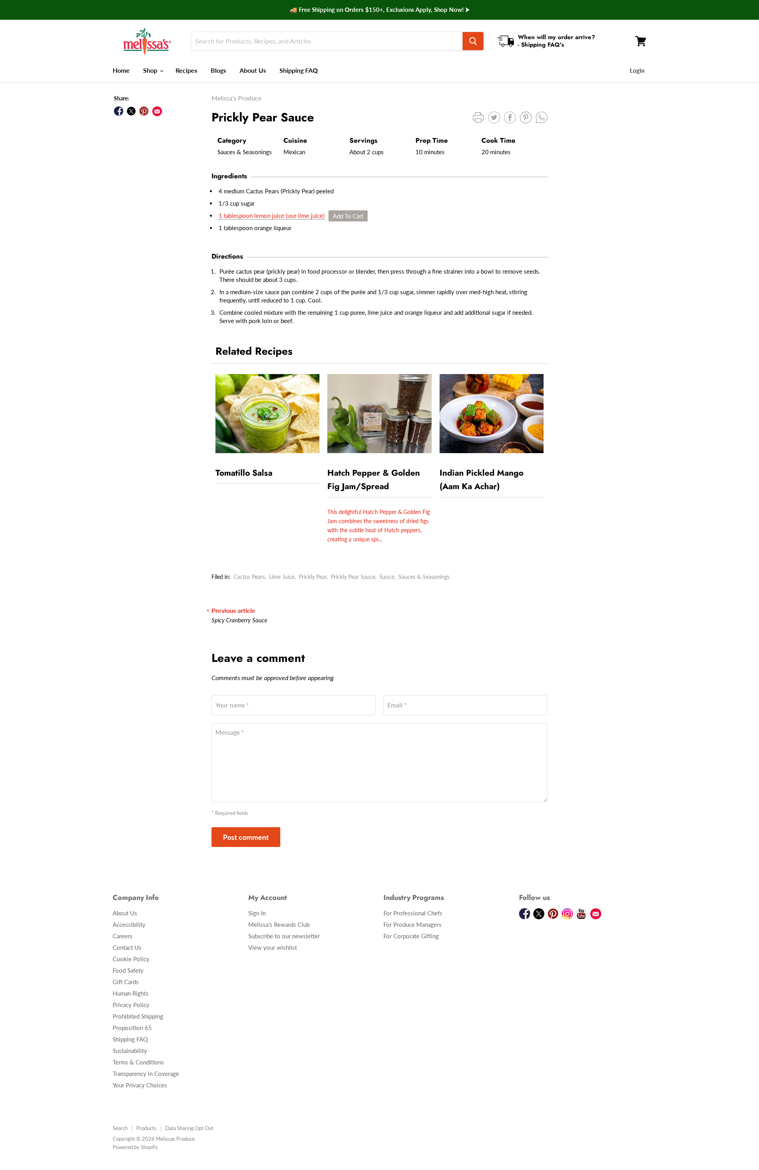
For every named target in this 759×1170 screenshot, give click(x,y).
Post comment (246, 837)
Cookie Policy (131, 958)
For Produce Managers (412, 924)
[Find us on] (157, 111)
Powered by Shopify (135, 1147)
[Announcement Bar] (379, 10)
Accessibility (129, 924)
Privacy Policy (131, 1004)
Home (121, 70)
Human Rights (131, 993)
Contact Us (127, 947)
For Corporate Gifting (411, 935)
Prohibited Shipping (138, 1016)
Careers (122, 935)
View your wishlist (272, 947)
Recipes (186, 70)
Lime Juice (282, 576)
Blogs (218, 70)
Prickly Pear (313, 576)
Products (146, 1128)
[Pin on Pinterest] (144, 111)
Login (637, 70)
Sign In (257, 913)
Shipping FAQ (298, 70)
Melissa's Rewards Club (279, 924)
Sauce (387, 576)
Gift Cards (126, 981)
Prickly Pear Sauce (353, 576)
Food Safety (128, 970)
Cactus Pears (249, 576)
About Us (253, 70)
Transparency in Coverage (146, 1073)
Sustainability (130, 1050)
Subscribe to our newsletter (284, 935)
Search (120, 1128)
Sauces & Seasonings (423, 576)
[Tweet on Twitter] (131, 111)
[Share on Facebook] (118, 111)
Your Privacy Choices (140, 1085)
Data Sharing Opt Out (189, 1128)
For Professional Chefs (412, 913)
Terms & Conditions (138, 1062)
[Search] (473, 41)
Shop (151, 70)
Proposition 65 (132, 1027)
